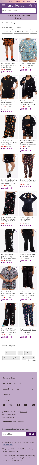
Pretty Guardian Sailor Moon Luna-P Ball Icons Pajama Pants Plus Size (27, 293)
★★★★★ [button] (2, 109)
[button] (3, 5)
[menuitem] (34, 5)
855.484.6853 (6, 460)
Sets (20, 353)
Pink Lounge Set (28, 358)
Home (4, 23)
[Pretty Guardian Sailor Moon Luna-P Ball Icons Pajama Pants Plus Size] (28, 278)
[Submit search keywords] (3, 10)
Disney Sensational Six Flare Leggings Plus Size (28, 255)
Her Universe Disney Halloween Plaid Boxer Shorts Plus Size (8, 65)
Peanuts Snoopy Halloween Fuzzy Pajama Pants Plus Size (9, 142)
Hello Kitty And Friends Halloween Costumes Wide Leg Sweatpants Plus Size (8, 330)
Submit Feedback (17, 422)
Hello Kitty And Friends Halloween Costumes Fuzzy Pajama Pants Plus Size (9, 219)
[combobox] (19, 10)
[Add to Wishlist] (16, 40)
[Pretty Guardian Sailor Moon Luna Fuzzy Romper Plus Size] (28, 203)
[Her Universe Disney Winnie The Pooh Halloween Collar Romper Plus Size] (9, 87)
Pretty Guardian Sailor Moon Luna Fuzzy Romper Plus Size (27, 219)
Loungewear (10, 353)
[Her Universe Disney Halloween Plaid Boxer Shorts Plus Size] (9, 50)
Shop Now (26, 1)
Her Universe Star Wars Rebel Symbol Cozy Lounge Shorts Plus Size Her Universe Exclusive (9, 181)
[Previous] (2, 1)
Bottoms (28, 353)
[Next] (35, 1)
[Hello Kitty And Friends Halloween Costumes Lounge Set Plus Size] (9, 278)
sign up (31, 434)
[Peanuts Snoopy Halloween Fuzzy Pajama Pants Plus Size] (9, 127)
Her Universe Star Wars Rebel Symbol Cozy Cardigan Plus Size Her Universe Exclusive (28, 102)
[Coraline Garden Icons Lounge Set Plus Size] (28, 50)
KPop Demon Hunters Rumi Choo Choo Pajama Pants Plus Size (28, 330)
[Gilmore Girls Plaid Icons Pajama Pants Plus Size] (28, 166)
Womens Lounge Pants (11, 358)
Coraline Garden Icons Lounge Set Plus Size (27, 64)
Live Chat (23, 412)
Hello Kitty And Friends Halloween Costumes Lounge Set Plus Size (8, 293)
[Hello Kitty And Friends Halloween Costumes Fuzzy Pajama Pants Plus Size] (9, 203)
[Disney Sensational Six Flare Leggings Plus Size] (28, 241)
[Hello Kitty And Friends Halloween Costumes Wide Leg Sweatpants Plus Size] (9, 315)
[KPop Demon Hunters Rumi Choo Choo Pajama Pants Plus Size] (28, 315)
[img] (3, 405)
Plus (8, 23)
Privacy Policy (8, 445)
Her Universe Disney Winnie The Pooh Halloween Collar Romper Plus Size (8, 102)
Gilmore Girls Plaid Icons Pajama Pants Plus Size (28, 181)
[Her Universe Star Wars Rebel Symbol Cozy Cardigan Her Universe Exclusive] (28, 127)
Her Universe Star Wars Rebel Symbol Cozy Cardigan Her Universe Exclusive (28, 142)
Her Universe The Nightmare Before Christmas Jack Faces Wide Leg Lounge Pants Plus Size (9, 256)
